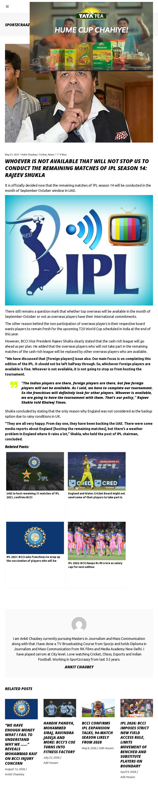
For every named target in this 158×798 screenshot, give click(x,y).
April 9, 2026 (128, 771)
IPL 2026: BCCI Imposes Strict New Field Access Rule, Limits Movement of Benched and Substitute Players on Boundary (134, 744)
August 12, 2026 (15, 769)
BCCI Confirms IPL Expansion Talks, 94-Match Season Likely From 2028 (97, 733)
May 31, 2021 (12, 154)
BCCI (24, 341)
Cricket (43, 154)
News (51, 154)
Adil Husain (51, 762)
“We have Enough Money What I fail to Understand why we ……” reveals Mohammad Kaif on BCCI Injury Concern (21, 744)
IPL (95, 185)
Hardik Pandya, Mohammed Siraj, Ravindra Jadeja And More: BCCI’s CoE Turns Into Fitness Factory (59, 737)
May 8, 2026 (89, 748)
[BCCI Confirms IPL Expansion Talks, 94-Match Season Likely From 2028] (98, 708)
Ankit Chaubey (29, 154)
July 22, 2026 (52, 757)
